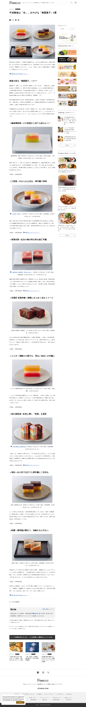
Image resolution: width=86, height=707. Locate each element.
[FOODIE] (18, 20)
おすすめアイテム (57, 697)
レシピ (72, 28)
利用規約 (40, 694)
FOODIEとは (17, 694)
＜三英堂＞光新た (16, 213)
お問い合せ (69, 694)
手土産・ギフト (32, 697)
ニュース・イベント (44, 697)
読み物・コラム (68, 697)
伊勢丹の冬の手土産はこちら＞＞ (19, 595)
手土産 (62, 28)
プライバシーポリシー (49, 694)
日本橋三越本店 (56, 699)
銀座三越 (45, 699)
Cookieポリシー (60, 694)
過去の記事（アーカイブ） (29, 694)
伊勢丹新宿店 (33, 699)
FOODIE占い (69, 699)
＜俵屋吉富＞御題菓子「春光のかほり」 (22, 272)
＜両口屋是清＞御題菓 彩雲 (19, 446)
